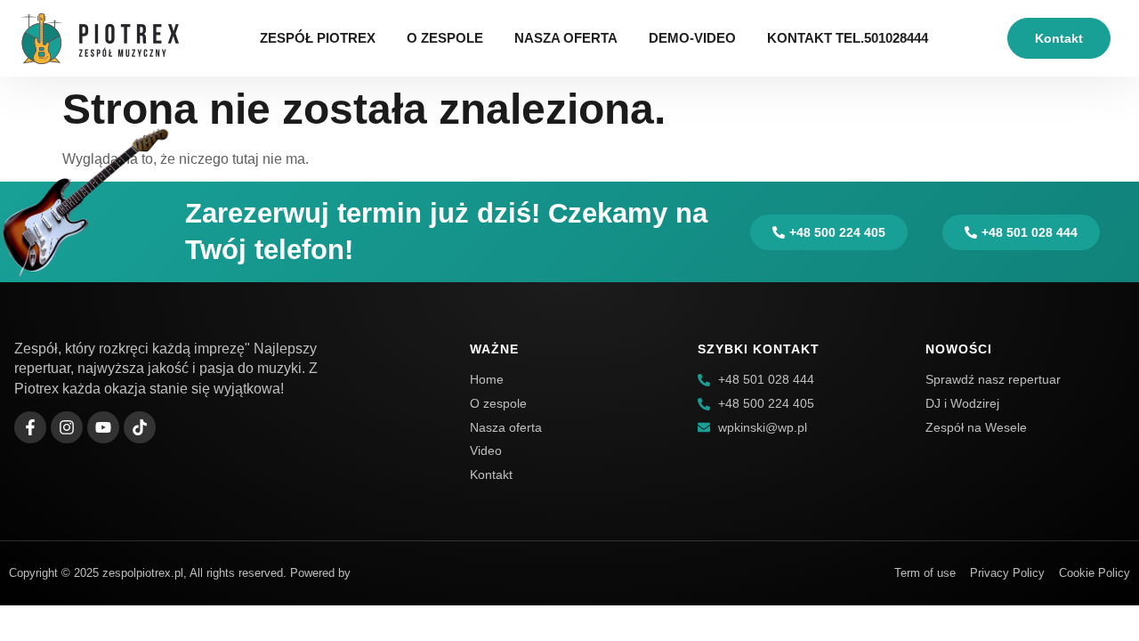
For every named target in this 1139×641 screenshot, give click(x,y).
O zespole (445, 37)
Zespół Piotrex (318, 37)
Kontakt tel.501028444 (847, 37)
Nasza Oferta (566, 37)
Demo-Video (692, 37)
